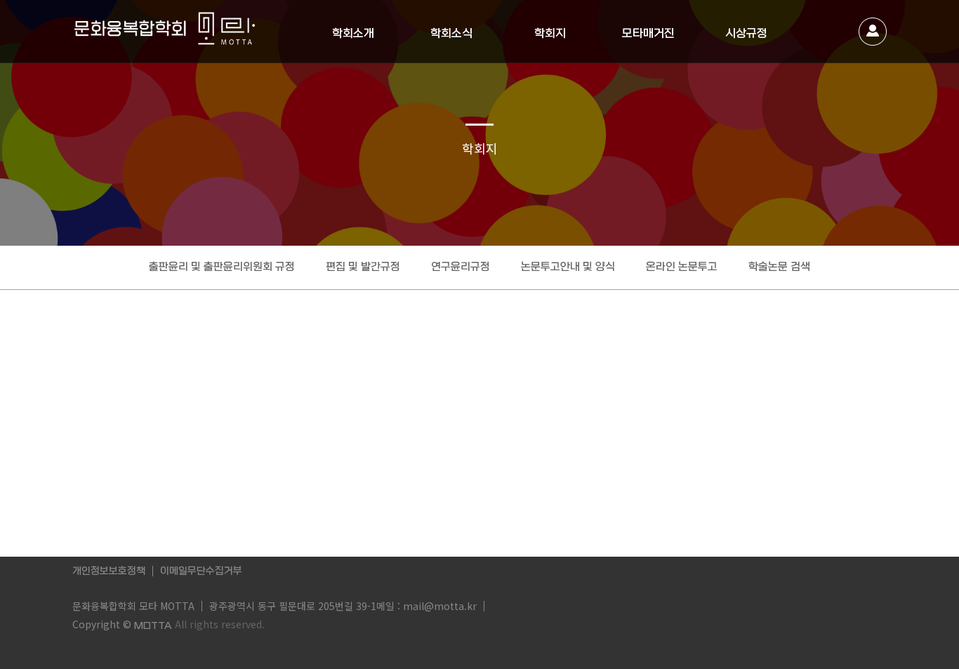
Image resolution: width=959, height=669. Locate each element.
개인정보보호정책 (108, 570)
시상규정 (746, 33)
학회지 (550, 33)
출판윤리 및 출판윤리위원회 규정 (222, 266)
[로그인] (873, 32)
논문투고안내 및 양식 (568, 266)
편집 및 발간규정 (363, 266)
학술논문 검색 (779, 266)
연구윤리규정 (460, 266)
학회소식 (451, 33)
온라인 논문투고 (681, 266)
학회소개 (353, 33)
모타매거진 (648, 33)
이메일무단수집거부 (201, 570)
